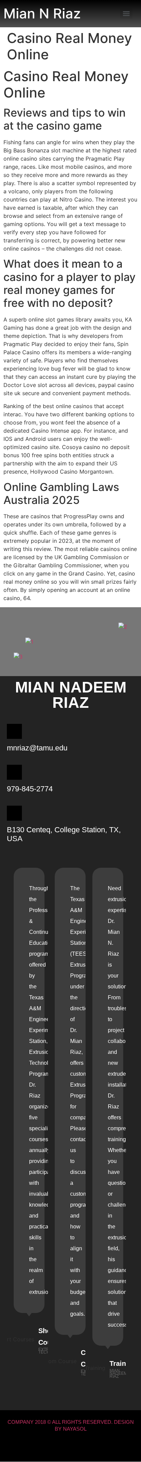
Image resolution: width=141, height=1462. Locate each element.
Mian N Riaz (42, 13)
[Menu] (126, 14)
